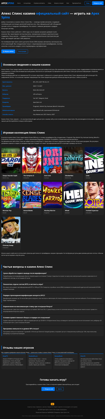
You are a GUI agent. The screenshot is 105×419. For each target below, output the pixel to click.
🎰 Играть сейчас (8, 51)
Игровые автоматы (39, 3)
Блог (68, 3)
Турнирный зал (76, 3)
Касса (19, 3)
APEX (7, 3)
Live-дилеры (27, 3)
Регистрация (22, 51)
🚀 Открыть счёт (48, 389)
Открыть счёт (98, 3)
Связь (49, 3)
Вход (87, 3)
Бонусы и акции (58, 3)
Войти (60, 389)
